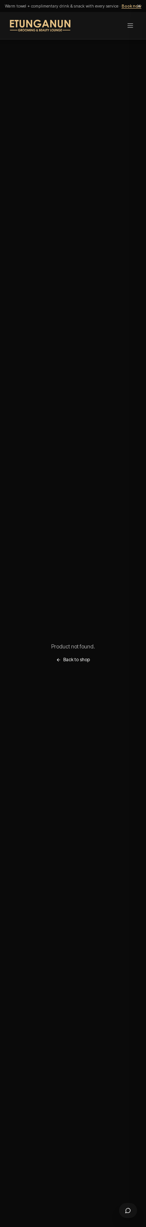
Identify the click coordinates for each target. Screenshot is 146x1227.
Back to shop (76, 659)
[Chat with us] (128, 1210)
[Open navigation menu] (130, 25)
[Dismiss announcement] (139, 6)
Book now (132, 6)
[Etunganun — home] (40, 26)
